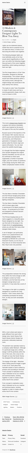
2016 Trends (6, 402)
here (20, 147)
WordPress (12, 449)
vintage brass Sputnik (16, 123)
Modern (12, 407)
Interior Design (7, 42)
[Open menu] (25, 2)
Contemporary (16, 402)
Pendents (19, 407)
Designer (5, 404)
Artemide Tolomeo (10, 236)
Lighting (13, 42)
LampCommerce (17, 225)
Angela (14, 39)
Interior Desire (6, 2)
